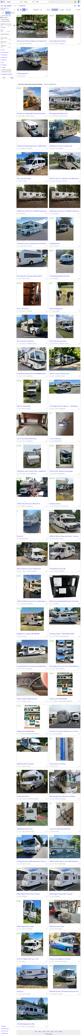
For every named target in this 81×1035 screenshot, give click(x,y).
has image (4, 17)
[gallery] (23, 9)
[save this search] (78, 5)
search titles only (6, 15)
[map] (26, 9)
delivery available (6, 70)
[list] (17, 9)
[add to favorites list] (18, 43)
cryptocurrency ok (6, 71)
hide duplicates (6, 21)
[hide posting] (46, 43)
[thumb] (20, 9)
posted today (5, 19)
